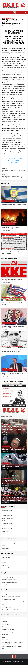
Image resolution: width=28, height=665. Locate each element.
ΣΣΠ (3, 604)
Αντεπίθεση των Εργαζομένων (9, 577)
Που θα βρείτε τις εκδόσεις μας (9, 543)
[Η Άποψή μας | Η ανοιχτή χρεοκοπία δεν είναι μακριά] (14, 292)
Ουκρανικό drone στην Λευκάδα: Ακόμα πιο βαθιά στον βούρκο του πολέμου (13, 465)
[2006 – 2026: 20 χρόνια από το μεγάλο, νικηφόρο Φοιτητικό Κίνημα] (14, 241)
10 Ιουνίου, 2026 (5, 353)
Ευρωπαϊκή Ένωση (6, 624)
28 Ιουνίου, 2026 (5, 306)
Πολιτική (4, 562)
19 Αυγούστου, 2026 (6, 206)
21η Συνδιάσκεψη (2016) (7, 518)
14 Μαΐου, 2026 (5, 468)
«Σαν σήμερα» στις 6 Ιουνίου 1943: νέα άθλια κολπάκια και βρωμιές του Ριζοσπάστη (12, 350)
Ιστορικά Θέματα (6, 639)
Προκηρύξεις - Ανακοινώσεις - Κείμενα (9, 222)
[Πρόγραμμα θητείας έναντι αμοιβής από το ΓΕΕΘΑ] (14, 194)
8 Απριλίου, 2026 (6, 502)
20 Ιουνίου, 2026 (5, 329)
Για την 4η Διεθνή (6, 531)
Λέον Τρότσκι (5, 565)
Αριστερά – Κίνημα (6, 626)
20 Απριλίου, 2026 (6, 485)
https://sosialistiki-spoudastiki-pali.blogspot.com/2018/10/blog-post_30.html (14, 160)
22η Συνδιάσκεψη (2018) (7, 515)
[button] (2, 12)
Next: (12, 176)
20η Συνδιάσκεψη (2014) (7, 520)
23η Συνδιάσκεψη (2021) (7, 513)
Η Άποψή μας (16, 297)
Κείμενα (4, 275)
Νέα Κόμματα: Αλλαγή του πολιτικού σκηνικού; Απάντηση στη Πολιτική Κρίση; (13, 327)
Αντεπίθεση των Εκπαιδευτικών (9, 579)
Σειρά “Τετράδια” (6, 548)
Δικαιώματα (5, 634)
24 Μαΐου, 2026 (5, 255)
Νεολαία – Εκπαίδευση (7, 632)
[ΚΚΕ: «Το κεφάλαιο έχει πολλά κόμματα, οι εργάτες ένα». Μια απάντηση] (14, 269)
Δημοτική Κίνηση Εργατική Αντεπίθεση (11, 596)
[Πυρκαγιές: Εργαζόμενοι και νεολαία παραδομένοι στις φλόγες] (14, 217)
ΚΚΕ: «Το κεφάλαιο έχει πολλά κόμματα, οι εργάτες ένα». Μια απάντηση (12, 280)
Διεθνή (3, 637)
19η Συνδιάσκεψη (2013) (7, 523)
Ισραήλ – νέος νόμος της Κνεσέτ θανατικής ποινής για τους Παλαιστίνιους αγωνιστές (13, 448)
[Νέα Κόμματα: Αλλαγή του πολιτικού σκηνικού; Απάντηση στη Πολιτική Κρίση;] (14, 316)
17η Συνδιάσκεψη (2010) (7, 528)
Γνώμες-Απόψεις (6, 557)
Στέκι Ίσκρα (5, 594)
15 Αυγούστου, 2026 (6, 282)
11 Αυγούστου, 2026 (6, 230)
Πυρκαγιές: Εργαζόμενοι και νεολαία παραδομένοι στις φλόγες (11, 228)
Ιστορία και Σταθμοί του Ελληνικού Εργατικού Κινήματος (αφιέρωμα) (12, 643)
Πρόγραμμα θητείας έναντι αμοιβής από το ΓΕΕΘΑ (14, 204)
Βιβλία (3, 545)
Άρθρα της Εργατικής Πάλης (8, 297)
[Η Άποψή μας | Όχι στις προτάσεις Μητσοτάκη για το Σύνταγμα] (14, 363)
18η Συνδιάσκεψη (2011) (7, 526)
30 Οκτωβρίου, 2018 (6, 25)
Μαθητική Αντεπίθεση (7, 584)
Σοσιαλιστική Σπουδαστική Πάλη (9, 18)
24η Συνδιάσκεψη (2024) (7, 510)
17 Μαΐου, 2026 (5, 451)
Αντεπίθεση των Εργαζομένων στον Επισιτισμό (13, 601)
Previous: (13, 170)
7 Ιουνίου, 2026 (5, 376)
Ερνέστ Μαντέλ (5, 567)
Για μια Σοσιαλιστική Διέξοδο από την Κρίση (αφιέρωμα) (12, 647)
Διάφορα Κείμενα (6, 533)
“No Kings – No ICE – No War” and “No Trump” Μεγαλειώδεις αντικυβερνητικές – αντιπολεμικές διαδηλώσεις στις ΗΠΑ (13, 499)
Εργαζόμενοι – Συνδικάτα (8, 629)
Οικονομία (4, 560)
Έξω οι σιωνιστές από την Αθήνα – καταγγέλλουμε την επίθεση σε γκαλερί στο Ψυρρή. (13, 482)
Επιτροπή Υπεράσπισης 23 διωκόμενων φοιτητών (13, 609)
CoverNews (20, 661)
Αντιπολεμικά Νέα (6, 424)
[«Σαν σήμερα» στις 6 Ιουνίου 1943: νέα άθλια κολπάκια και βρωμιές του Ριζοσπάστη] (14, 339)
